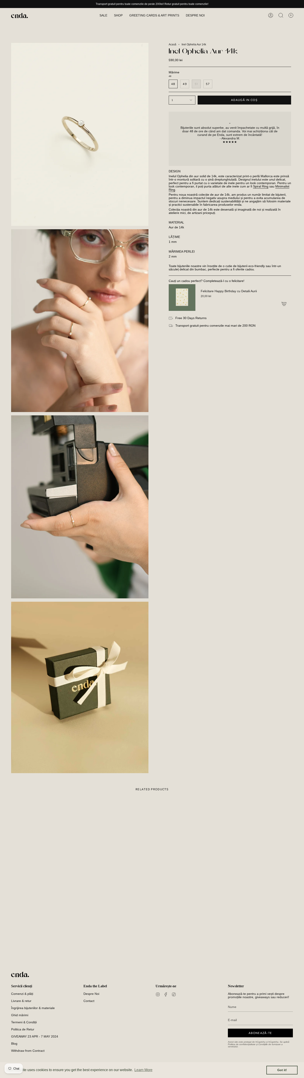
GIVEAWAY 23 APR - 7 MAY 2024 (34, 1036)
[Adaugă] (284, 303)
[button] (118, 15)
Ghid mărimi (19, 1015)
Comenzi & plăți (22, 994)
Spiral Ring (260, 186)
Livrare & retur (21, 1001)
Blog (14, 1043)
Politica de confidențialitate (241, 1044)
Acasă (172, 44)
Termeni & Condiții (24, 1022)
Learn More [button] (143, 1070)
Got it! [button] (282, 1070)
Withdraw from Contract (28, 1050)
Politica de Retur (22, 1029)
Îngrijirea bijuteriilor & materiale (33, 1008)
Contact (88, 1001)
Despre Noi (91, 994)
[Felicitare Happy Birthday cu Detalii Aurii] (182, 297)
